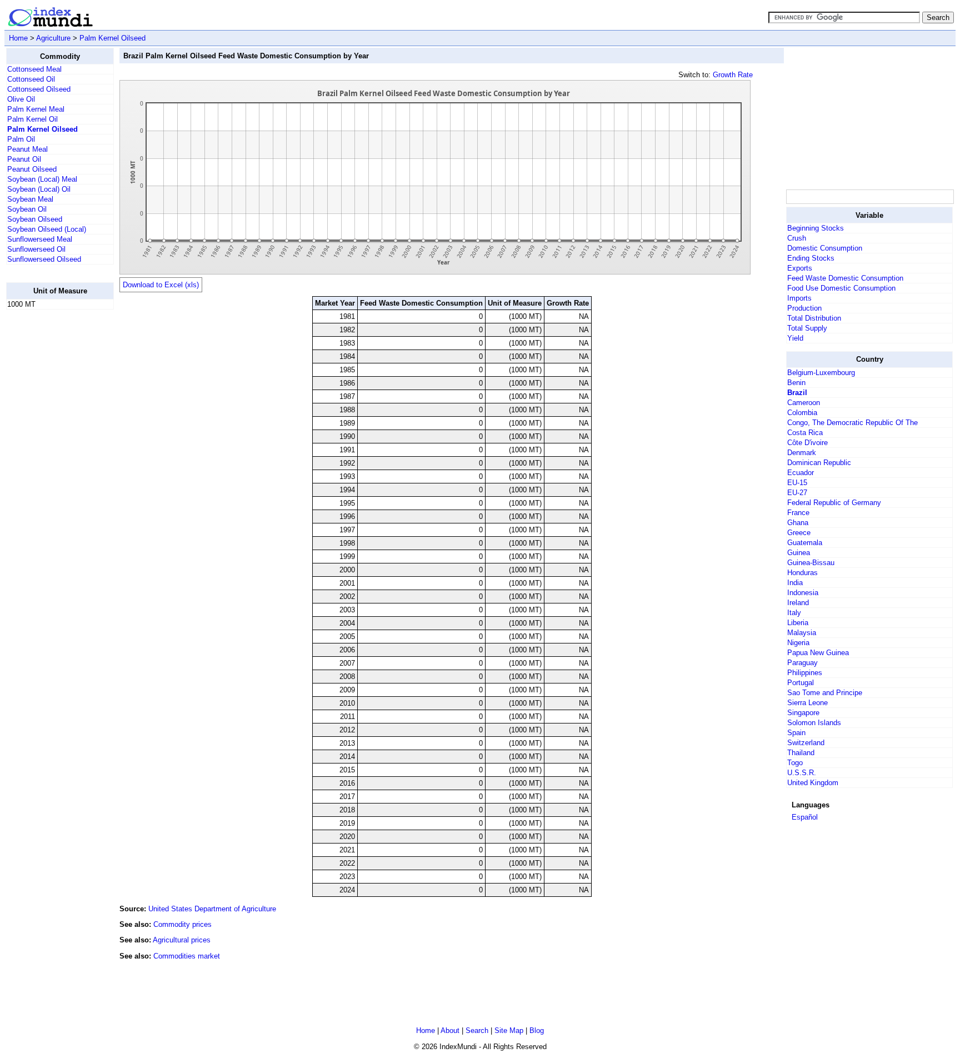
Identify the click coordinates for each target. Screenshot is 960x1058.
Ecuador (800, 472)
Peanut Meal (27, 149)
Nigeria (798, 642)
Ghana (797, 522)
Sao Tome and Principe (824, 692)
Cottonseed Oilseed (39, 89)
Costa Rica (805, 432)
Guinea (798, 552)
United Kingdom (812, 782)
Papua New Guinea (818, 652)
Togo (795, 762)
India (795, 582)
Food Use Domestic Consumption (841, 288)
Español (805, 817)
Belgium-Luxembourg (821, 372)
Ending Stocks (810, 258)
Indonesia (802, 592)
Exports (799, 268)
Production (804, 308)
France (798, 512)
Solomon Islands (814, 722)
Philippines (804, 672)
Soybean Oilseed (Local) (46, 229)
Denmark (801, 452)
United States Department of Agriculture (212, 909)
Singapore (803, 712)
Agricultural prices (182, 940)
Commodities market (186, 956)
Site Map (508, 1030)
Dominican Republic (819, 462)
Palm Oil (21, 139)
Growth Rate (733, 75)
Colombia (802, 412)
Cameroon (803, 402)
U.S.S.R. (801, 772)
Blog (536, 1030)
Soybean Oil (27, 209)
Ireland (798, 602)
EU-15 (797, 482)
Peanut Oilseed (32, 169)
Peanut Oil (24, 159)
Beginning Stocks (815, 228)
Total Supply (807, 328)
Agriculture (53, 38)
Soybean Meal (30, 199)
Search (477, 1030)
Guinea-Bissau (810, 562)
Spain (796, 732)
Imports (799, 298)
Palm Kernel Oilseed (112, 38)
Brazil (797, 392)
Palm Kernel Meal (35, 109)
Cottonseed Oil (31, 79)
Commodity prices (182, 924)
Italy (794, 612)
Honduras (802, 572)
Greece (799, 532)
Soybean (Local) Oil (39, 189)
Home (18, 38)
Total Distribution (814, 318)
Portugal (800, 682)
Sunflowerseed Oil (36, 249)
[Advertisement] (50, 485)
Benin (796, 382)
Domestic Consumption (824, 248)
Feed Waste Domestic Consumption (845, 278)
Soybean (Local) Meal (42, 179)
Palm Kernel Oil (32, 119)
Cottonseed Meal (34, 69)
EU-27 (797, 492)
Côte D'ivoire (807, 442)
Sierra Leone (807, 702)
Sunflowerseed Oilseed (44, 259)
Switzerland (805, 742)
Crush (796, 238)
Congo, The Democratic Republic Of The (852, 422)
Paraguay (802, 662)
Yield (795, 338)
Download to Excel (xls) (161, 285)
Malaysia (801, 632)
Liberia (797, 622)
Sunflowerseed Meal (39, 239)
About (450, 1030)
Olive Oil (21, 99)
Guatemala (804, 542)
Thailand (800, 752)
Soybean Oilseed (34, 219)
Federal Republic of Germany (834, 502)
